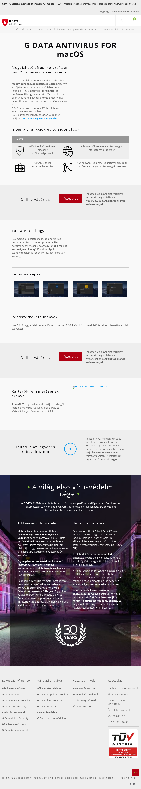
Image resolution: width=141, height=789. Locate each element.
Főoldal (19, 29)
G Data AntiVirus (46, 706)
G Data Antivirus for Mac (16, 730)
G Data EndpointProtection (52, 694)
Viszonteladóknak (120, 11)
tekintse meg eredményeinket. (40, 118)
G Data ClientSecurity (49, 700)
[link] (90, 387)
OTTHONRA (37, 29)
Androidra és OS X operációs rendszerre (73, 29)
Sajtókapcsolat (88, 777)
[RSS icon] (134, 783)
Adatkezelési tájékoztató (64, 777)
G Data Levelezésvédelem (52, 718)
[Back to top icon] (135, 772)
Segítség (104, 11)
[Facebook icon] (130, 783)
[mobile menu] (110, 21)
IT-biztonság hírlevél (84, 700)
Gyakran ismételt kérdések (123, 688)
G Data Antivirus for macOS (118, 29)
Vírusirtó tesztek (82, 706)
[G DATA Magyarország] (13, 20)
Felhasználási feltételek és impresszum (24, 777)
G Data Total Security (14, 706)
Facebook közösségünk (86, 694)
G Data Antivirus (11, 694)
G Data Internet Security (16, 700)
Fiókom (135, 11)
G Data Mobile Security (15, 718)
